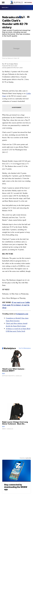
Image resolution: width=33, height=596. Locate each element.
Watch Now (27, 2)
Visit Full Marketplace (25, 348)
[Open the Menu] (3, 2)
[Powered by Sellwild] (28, 458)
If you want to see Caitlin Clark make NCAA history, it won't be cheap (16, 305)
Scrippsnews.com (22, 314)
